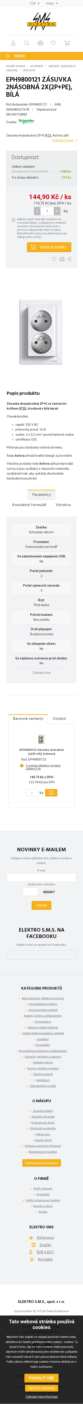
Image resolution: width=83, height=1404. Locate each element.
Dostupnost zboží (42, 1122)
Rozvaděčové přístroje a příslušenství (43, 1051)
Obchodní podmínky (43, 1128)
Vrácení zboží (43, 1140)
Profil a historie (42, 1188)
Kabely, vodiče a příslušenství (43, 1015)
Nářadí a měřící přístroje (43, 1027)
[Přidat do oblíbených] (54, 259)
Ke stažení (42, 1194)
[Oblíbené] (53, 43)
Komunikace (43, 1021)
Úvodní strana (15, 66)
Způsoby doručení (43, 1116)
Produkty (37, 66)
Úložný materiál (43, 1074)
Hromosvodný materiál (42, 1010)
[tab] (41, 495)
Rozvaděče (43, 1045)
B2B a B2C (45, 1252)
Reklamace (43, 1134)
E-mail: (41, 870)
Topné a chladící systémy (43, 1068)
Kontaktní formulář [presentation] (29, 505)
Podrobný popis (63, 140)
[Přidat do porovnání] (62, 259)
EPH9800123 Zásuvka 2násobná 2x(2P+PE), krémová (41, 752)
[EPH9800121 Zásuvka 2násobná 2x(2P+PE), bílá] (41, 332)
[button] (57, 211)
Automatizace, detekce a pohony (43, 998)
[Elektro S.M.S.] (41, 21)
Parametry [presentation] (41, 495)
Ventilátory (43, 1080)
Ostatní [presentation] (59, 719)
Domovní (29, 70)
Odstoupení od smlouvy (41, 1163)
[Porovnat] (40, 43)
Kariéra (43, 1211)
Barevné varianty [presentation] (28, 719)
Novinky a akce (42, 1206)
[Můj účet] (13, 43)
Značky (45, 1245)
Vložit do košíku (53, 247)
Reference (45, 1237)
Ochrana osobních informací (43, 1146)
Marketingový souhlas (43, 1152)
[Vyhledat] (27, 43)
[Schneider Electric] (26, 122)
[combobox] (35, 3)
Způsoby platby (43, 1111)
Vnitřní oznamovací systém (43, 1200)
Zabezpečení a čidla (43, 1086)
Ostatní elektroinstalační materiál (43, 1033)
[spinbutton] (47, 211)
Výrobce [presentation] (63, 505)
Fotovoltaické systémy (43, 1004)
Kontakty (45, 1259)
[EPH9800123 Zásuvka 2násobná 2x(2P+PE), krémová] (41, 739)
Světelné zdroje (43, 1062)
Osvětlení (43, 1039)
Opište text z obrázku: (42, 884)
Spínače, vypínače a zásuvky (43, 1056)
